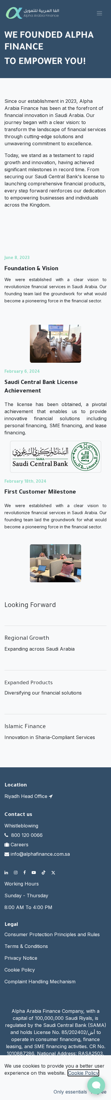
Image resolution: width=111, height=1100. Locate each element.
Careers (19, 844)
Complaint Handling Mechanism (39, 981)
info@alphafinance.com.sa (40, 854)
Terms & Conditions (26, 946)
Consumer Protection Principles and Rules (52, 934)
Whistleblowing (21, 826)
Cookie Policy (19, 970)
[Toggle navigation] (99, 13)
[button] (70, 1092)
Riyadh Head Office (26, 796)
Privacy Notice (20, 958)
